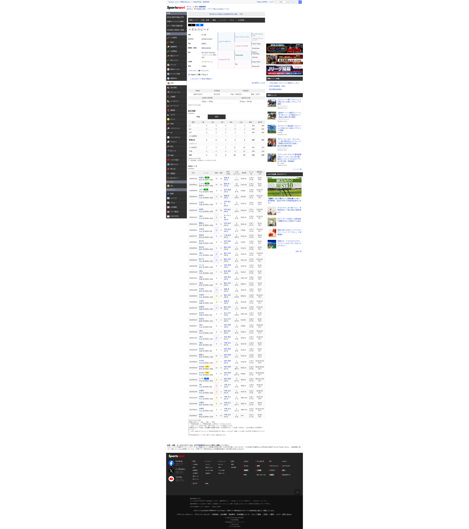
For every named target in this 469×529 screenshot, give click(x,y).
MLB (194, 467)
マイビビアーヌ (224, 59)
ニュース (222, 20)
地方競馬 (233, 467)
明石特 (201, 319)
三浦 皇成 (227, 235)
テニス (246, 466)
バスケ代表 (221, 470)
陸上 (283, 470)
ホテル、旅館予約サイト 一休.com (225, 501)
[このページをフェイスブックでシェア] (199, 25)
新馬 (200, 414)
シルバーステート (225, 41)
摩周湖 (201, 307)
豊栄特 (201, 235)
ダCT (201, 189)
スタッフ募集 (256, 514)
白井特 (201, 361)
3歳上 (201, 216)
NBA (219, 467)
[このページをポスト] (191, 25)
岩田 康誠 (227, 190)
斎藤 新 (226, 178)
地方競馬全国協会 (275, 89)
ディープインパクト (242, 37)
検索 (300, 2)
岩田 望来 (227, 241)
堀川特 (201, 349)
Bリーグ (220, 464)
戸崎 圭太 (227, 343)
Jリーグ (208, 464)
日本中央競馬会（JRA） (277, 86)
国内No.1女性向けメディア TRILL (259, 503)
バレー (284, 461)
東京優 (201, 367)
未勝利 (201, 391)
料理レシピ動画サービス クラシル (218, 503)
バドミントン (274, 466)
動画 (214, 20)
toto (207, 483)
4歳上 (201, 253)
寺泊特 (201, 289)
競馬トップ (193, 20)
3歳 (200, 385)
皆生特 (201, 313)
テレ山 (201, 265)
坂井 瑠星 (227, 271)
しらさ (201, 183)
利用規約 (215, 514)
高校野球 (195, 470)
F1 (270, 461)
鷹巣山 (201, 223)
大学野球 (195, 473)
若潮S (201, 209)
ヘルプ (271, 2)
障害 (216, 117)
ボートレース (261, 475)
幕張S (201, 195)
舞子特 (201, 241)
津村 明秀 (227, 265)
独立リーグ (196, 476)
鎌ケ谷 (201, 259)
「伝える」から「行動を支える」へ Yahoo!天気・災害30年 (188, 2)
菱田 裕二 (227, 184)
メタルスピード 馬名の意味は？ (201, 79)
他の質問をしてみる (258, 83)
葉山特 (201, 247)
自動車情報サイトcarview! (198, 503)
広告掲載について (243, 514)
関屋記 (201, 177)
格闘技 (246, 470)
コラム (231, 20)
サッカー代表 (209, 470)
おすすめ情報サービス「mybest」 (200, 506)
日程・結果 (205, 20)
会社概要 (223, 514)
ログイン (190, 9)
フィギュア (260, 461)
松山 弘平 (227, 313)
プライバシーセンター (202, 514)
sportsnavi (176, 456)
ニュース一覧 (297, 169)
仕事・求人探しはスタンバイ (238, 503)
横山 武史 (227, 247)
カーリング (286, 466)
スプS (201, 379)
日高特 (201, 301)
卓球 (258, 466)
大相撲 (259, 470)
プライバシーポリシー (185, 514)
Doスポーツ (286, 475)
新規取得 (202, 7)
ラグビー (273, 470)
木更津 (201, 229)
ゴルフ (246, 461)
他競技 (272, 475)
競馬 (232, 464)
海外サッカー (209, 467)
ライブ (195, 483)
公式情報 (241, 20)
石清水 (201, 202)
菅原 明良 (227, 337)
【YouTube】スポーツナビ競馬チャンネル (284, 83)
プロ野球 (195, 464)
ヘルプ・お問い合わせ (284, 514)
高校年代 (208, 473)
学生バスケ (221, 473)
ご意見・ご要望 (268, 514)
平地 (198, 117)
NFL (245, 475)
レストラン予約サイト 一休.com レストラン (252, 501)
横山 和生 (227, 331)
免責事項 (232, 514)
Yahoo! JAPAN (262, 2)
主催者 (199, 445)
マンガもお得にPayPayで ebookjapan (201, 501)
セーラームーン (292, 2)
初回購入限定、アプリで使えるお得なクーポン (213, 9)
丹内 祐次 (227, 209)
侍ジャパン (196, 479)
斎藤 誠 (204, 48)
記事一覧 (299, 251)
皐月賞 (201, 373)
